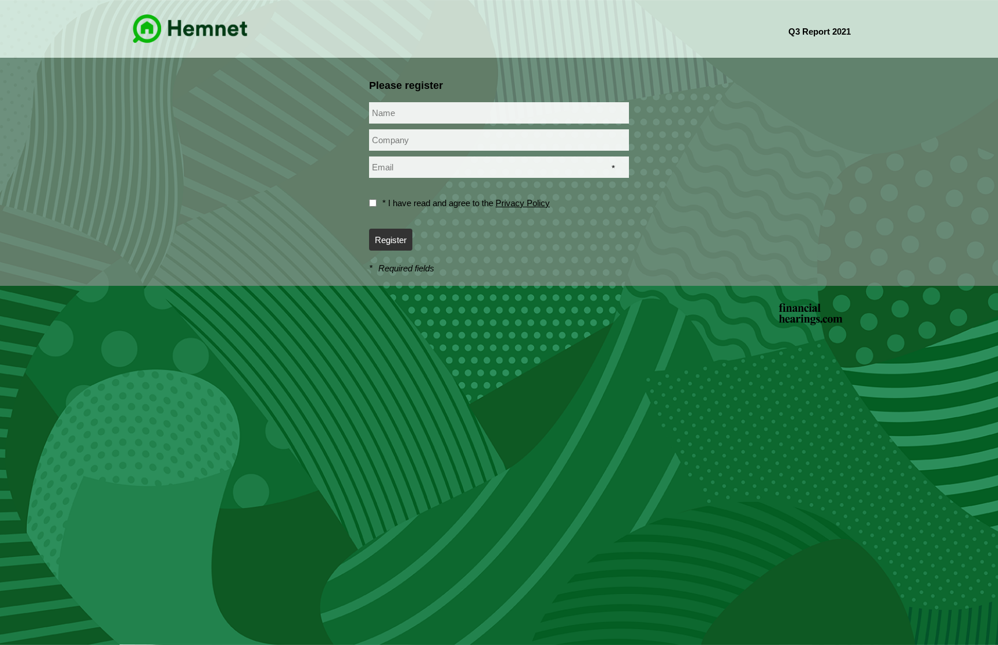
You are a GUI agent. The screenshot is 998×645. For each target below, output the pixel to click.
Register (391, 240)
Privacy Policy (523, 203)
